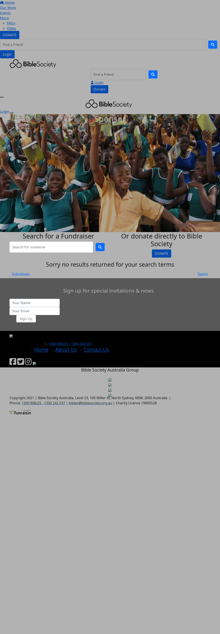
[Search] (212, 45)
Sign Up (26, 318)
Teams (202, 274)
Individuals (21, 274)
